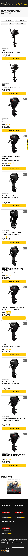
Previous (7, 472)
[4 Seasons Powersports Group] (7, 4)
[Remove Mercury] (7, 23)
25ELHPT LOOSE (8, 195)
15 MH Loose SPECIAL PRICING (13, 455)
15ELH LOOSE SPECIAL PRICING (13, 308)
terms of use (7, 543)
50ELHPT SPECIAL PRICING (12, 232)
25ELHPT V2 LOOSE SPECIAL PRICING (12, 270)
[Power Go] (12, 551)
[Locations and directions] (22, 3)
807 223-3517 (7, 530)
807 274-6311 (20, 515)
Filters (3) (8, 20)
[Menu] (25, 3)
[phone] (19, 3)
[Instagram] (11, 517)
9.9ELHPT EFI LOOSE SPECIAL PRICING (13, 157)
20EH (4, 120)
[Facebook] (9, 517)
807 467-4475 (7, 515)
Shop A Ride (8, 548)
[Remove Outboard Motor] (25, 23)
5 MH (4, 50)
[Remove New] (13, 23)
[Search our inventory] (15, 3)
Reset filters (24, 25)
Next (22, 472)
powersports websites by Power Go (18, 547)
